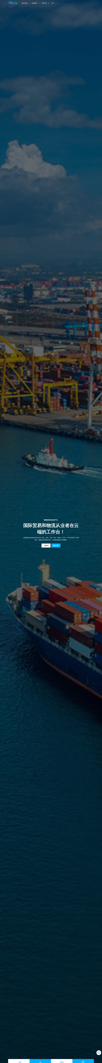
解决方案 (55, 545)
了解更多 (46, 545)
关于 (53, 3)
